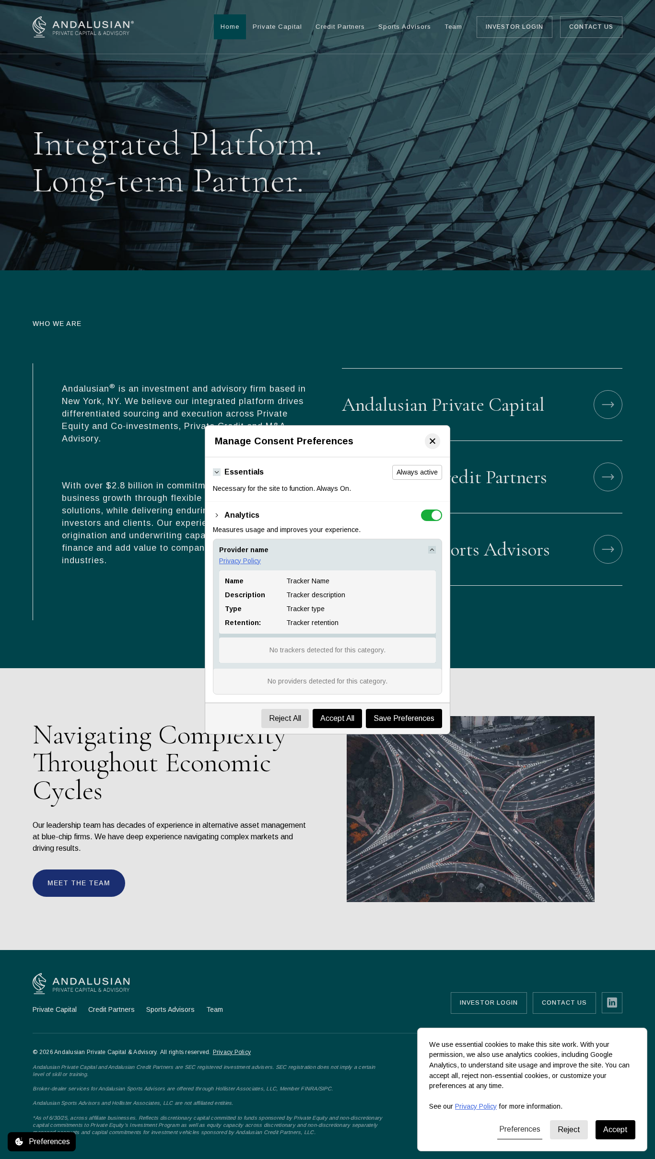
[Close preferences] (432, 441)
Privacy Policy (240, 561)
